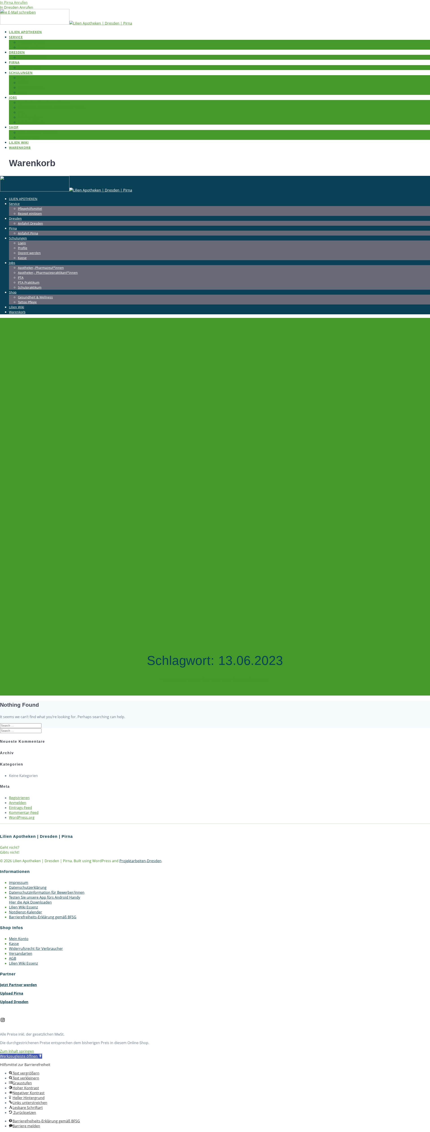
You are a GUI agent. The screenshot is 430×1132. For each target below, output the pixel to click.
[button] (21, 1056)
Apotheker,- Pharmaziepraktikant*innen (51, 107)
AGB (12, 958)
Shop (14, 127)
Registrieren (19, 797)
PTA (21, 112)
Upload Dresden (14, 1001)
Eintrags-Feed (20, 807)
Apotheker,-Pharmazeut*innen (44, 102)
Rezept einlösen (31, 47)
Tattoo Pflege (29, 137)
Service (16, 37)
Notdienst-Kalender (25, 912)
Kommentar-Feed (24, 812)
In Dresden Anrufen (16, 7)
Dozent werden (31, 87)
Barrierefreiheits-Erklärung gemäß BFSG (42, 917)
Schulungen (21, 72)
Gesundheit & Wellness (37, 132)
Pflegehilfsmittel (31, 42)
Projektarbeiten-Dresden (140, 860)
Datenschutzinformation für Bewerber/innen (46, 892)
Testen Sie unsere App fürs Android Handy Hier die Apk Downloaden (44, 900)
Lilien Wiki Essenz (23, 907)
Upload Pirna (11, 993)
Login (22, 77)
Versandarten (20, 953)
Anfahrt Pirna (29, 67)
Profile (23, 82)
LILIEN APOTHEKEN (25, 32)
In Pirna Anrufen (14, 2)
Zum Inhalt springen (17, 1051)
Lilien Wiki (19, 142)
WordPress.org (21, 817)
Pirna (14, 62)
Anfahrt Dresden (32, 57)
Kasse (23, 92)
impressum (18, 882)
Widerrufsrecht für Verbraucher (36, 948)
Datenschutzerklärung (28, 887)
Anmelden (17, 802)
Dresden (17, 52)
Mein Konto (18, 938)
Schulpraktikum (31, 122)
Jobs (13, 97)
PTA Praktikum (30, 117)
